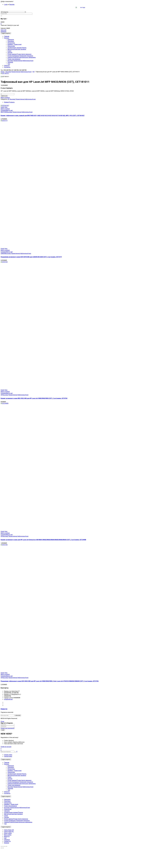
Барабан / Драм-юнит (15, 770)
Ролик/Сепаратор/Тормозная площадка (20, 782)
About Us (7, 836)
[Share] (3, 846)
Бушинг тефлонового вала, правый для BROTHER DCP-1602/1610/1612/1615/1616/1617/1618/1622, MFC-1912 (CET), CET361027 (42, 115)
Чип (9, 790)
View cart (3, 30)
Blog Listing (7, 835)
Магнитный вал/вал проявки (17, 775)
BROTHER (4, 112)
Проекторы (11, 769)
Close (2, 721)
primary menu (8, 755)
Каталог (6, 764)
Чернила (10, 788)
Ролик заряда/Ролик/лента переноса (19, 780)
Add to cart (4, 96)
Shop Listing (8, 833)
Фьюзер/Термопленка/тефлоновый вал (18, 72)
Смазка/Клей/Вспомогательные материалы (22, 783)
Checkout (3, 31)
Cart (5, 838)
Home (2, 72)
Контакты (7, 793)
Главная (6, 762)
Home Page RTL (9, 831)
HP (34, 72)
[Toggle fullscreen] (4, 846)
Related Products (9, 102)
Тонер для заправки (14, 785)
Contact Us (7, 841)
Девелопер (11, 772)
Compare (3, 110)
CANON (3, 253)
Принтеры (11, 767)
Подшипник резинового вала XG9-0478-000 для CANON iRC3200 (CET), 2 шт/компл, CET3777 (31, 257)
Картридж (11, 766)
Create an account (6, 747)
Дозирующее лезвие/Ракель (17, 774)
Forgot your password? (8, 728)
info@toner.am (8, 699)
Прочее (10, 779)
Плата (9, 777)
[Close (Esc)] (1, 846)
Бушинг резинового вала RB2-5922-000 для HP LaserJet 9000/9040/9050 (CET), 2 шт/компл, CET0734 (34, 398)
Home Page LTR (9, 830)
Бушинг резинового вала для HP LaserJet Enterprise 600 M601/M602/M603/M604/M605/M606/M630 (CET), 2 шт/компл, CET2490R (43, 540)
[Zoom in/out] (6, 846)
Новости (4, 709)
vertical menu (8, 756)
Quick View (4, 107)
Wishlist (6, 843)
